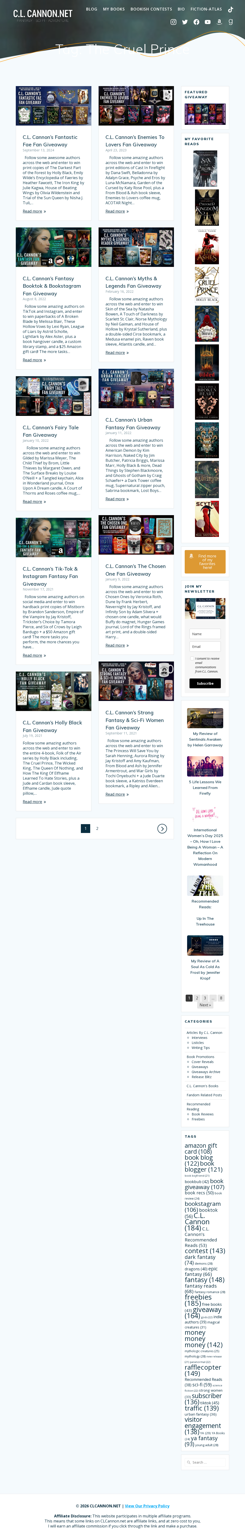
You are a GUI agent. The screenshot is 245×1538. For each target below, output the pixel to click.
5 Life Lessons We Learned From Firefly (205, 787)
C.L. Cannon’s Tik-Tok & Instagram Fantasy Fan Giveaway (50, 576)
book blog (199, 1160)
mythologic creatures (202, 1351)
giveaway (203, 1312)
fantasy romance (210, 1292)
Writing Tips (201, 1047)
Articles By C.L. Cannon (204, 1032)
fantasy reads (201, 1288)
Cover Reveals (203, 1061)
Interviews (199, 1037)
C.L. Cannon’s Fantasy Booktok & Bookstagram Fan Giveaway (52, 286)
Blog (91, 9)
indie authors (203, 1319)
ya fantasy (201, 1441)
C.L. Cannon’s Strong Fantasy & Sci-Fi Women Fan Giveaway (135, 720)
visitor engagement (203, 1425)
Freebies (198, 1119)
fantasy (204, 1279)
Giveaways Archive (206, 1071)
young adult (206, 1445)
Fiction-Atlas (206, 9)
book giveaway (204, 1184)
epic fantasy (201, 1271)
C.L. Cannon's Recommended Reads (201, 1237)
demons (203, 1263)
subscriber (203, 1398)
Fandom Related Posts (204, 1095)
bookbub (197, 1181)
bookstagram (203, 1206)
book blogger (204, 1166)
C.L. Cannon (197, 1222)
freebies (198, 1300)
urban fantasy (201, 1414)
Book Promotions (200, 1056)
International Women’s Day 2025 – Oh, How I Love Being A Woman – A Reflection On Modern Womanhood (205, 847)
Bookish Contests (151, 9)
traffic (202, 1408)
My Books (114, 9)
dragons (196, 1269)
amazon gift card (201, 1148)
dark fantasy (200, 1259)
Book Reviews (203, 1114)
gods (206, 1317)
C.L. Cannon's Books (202, 1086)
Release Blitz (202, 1077)
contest (205, 1250)
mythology (195, 1356)
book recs (199, 1193)
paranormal (200, 1362)
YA (205, 1433)
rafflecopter (203, 1370)
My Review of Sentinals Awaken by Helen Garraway (205, 739)
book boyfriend (197, 1175)
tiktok (209, 1403)
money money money (204, 1338)
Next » (205, 1005)
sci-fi (202, 1384)
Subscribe (205, 683)
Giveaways (200, 1066)
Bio (181, 9)
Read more (32, 211)
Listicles (198, 1042)
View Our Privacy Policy (147, 1506)
